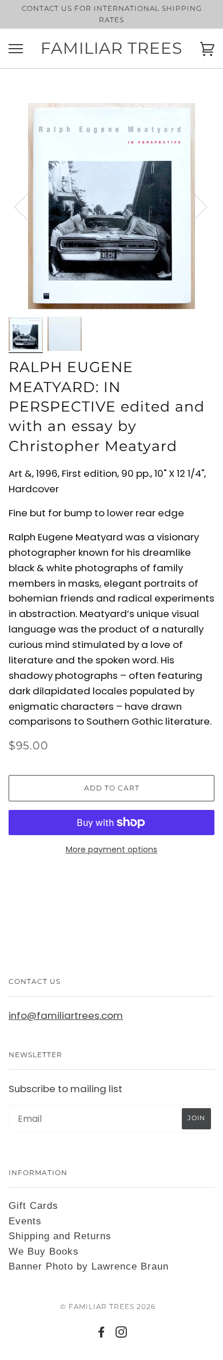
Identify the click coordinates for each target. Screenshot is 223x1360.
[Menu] (16, 49)
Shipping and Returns (60, 1236)
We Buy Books (44, 1251)
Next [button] (193, 206)
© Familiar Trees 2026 (108, 1306)
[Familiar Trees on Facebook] (101, 1334)
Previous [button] (28, 206)
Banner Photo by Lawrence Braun (89, 1266)
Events (25, 1221)
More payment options (111, 849)
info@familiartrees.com (66, 1015)
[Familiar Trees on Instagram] (122, 1334)
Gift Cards (33, 1205)
